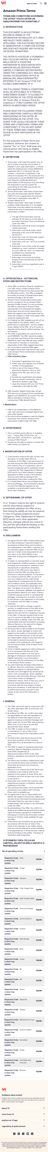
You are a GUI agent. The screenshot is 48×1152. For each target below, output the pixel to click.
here (20, 484)
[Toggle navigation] (45, 3)
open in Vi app (32, 3)
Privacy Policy (43, 1142)
